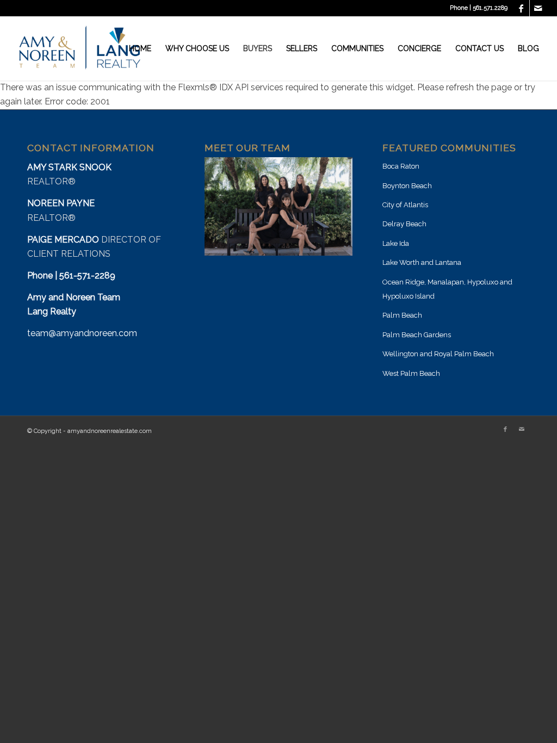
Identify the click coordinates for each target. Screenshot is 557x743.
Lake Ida (395, 243)
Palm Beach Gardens (416, 335)
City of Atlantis (405, 205)
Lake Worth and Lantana (421, 262)
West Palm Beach (411, 373)
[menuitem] (140, 48)
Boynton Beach (407, 186)
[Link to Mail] (538, 8)
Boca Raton (400, 166)
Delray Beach (404, 224)
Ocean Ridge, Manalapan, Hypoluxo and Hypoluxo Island (447, 289)
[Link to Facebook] (521, 8)
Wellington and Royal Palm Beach (438, 354)
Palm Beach (402, 315)
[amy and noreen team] (79, 48)
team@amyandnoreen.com (82, 333)
